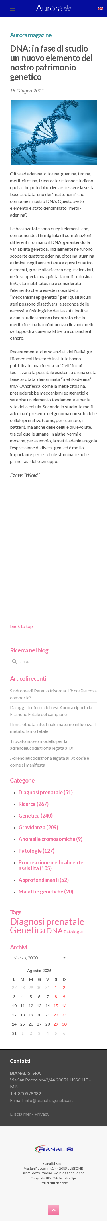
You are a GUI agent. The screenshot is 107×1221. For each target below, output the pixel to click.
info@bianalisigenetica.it (49, 1100)
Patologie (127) (36, 851)
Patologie (73, 931)
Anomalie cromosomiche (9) (50, 839)
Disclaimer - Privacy (29, 1114)
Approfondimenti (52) (44, 880)
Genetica (27, 929)
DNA (54, 930)
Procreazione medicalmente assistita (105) (51, 865)
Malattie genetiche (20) (46, 891)
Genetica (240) (36, 815)
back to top (21, 626)
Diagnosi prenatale (47, 921)
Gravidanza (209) (38, 827)
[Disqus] (53, 549)
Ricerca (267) (34, 804)
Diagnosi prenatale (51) (46, 792)
